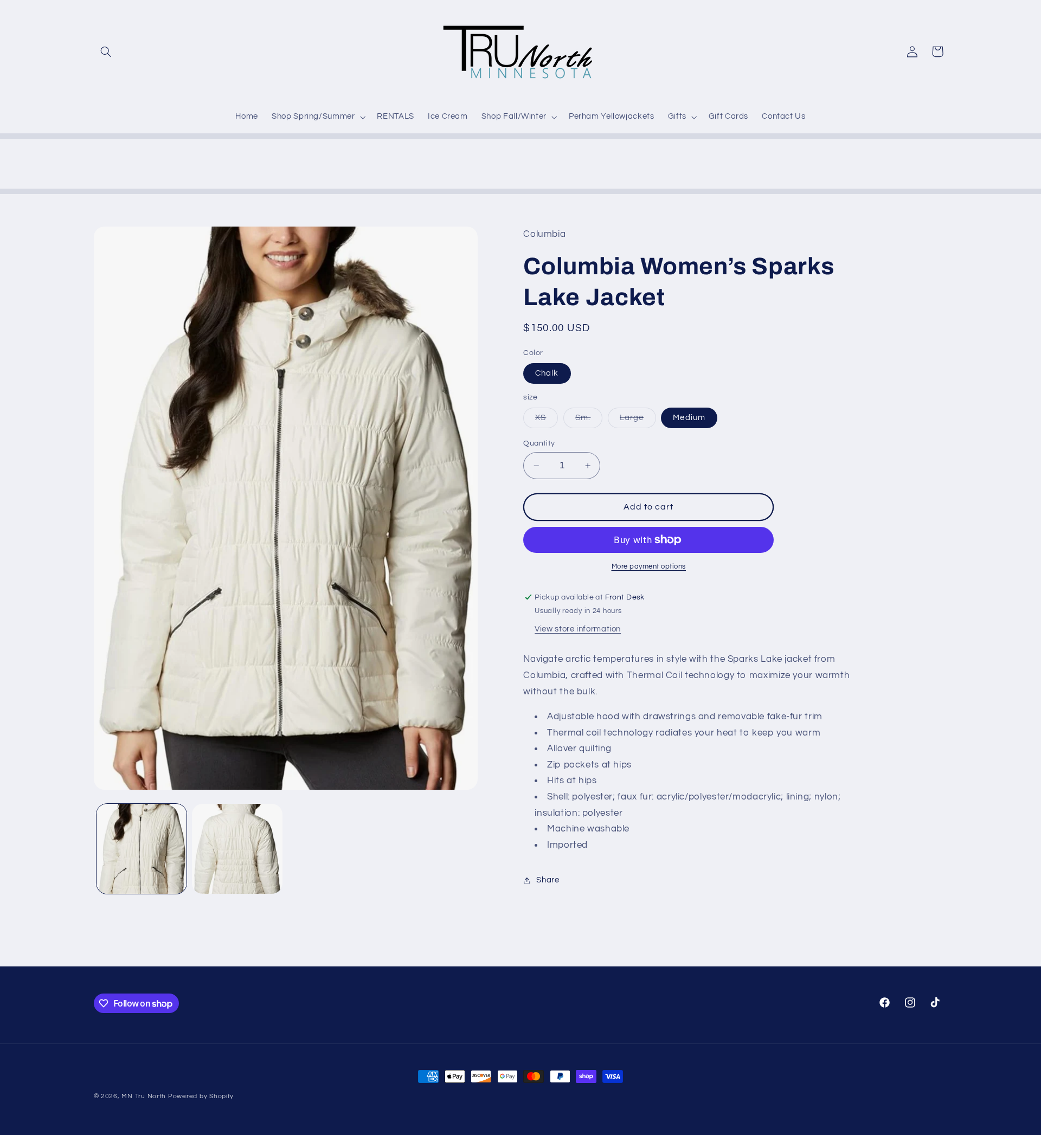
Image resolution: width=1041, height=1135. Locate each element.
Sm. (588, 420)
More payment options (649, 566)
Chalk (546, 373)
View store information (578, 629)
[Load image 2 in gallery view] (237, 849)
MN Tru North (143, 1096)
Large (638, 420)
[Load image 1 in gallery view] (142, 849)
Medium (689, 418)
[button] (106, 51)
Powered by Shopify (201, 1096)
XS (546, 420)
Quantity (539, 443)
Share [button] (547, 880)
